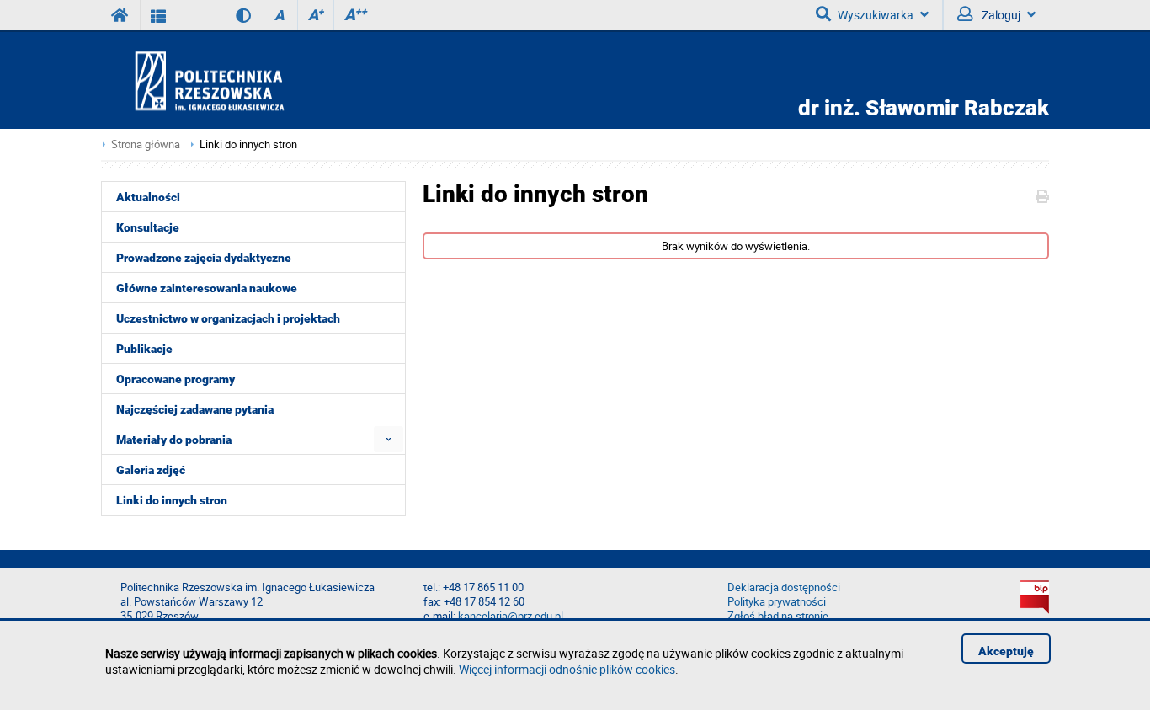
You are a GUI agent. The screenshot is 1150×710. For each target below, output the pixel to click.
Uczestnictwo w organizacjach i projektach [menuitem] (228, 318)
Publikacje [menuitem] (144, 348)
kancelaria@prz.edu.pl (510, 616)
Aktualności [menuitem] (148, 197)
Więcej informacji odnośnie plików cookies (567, 669)
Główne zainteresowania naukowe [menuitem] (206, 288)
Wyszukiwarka (875, 15)
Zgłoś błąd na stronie (777, 616)
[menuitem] (388, 439)
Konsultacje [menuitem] (147, 227)
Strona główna (145, 144)
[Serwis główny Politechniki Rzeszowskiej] (120, 15)
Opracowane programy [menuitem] (175, 379)
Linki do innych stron (248, 144)
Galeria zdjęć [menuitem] (150, 470)
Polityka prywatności (776, 602)
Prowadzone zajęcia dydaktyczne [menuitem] (203, 257)
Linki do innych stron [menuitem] (171, 500)
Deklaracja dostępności (783, 587)
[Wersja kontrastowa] (231, 15)
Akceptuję (1006, 651)
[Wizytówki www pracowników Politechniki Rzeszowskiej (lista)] (159, 15)
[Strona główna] (257, 80)
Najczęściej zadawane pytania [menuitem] (195, 409)
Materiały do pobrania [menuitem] (174, 439)
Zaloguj (999, 15)
